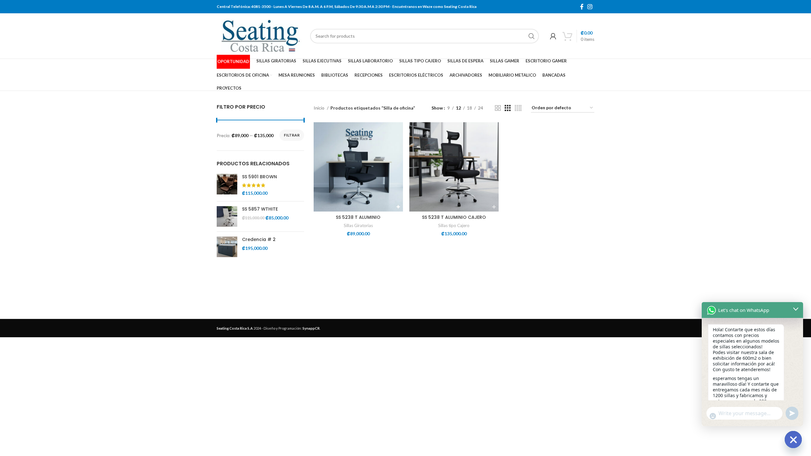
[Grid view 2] (498, 108)
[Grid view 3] (508, 108)
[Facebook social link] (581, 6)
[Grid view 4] (518, 108)
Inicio (319, 108)
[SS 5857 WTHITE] (227, 216)
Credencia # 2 (259, 240)
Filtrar (292, 135)
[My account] (553, 36)
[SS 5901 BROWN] (227, 185)
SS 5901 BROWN (259, 177)
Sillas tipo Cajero (453, 225)
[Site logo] (260, 35)
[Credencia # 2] (227, 247)
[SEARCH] (531, 36)
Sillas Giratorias (358, 225)
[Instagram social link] (589, 6)
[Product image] (358, 167)
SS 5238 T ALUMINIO (358, 217)
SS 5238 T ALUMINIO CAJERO (454, 217)
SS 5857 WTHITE (260, 209)
